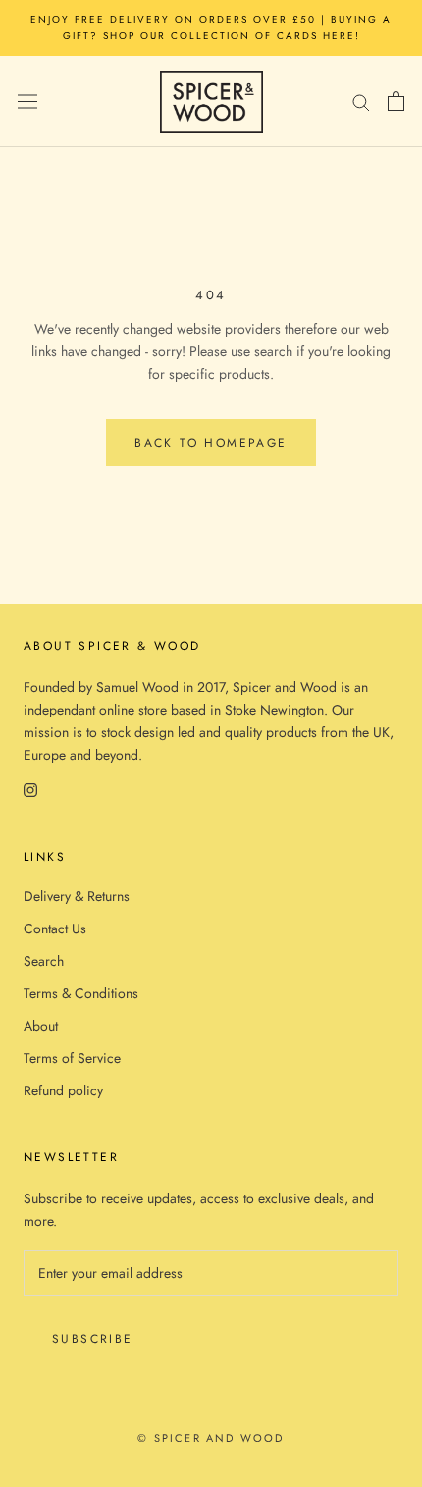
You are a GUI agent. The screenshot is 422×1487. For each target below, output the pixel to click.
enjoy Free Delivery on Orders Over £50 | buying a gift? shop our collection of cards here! (211, 27)
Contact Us (55, 928)
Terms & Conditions (81, 993)
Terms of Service (72, 1058)
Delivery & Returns (77, 896)
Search (44, 961)
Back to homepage (210, 442)
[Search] (361, 101)
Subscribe (92, 1339)
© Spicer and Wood (210, 1438)
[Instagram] (30, 789)
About (41, 1026)
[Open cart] (396, 101)
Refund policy (63, 1090)
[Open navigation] (27, 101)
